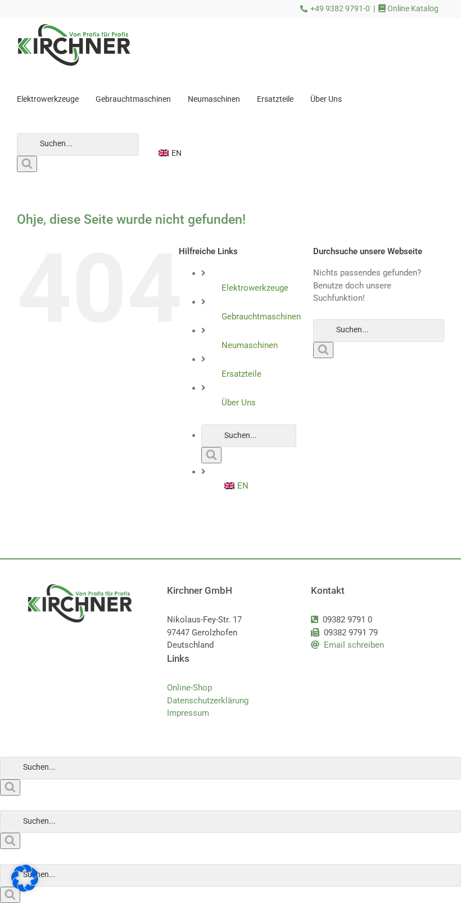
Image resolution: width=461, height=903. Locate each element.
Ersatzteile (241, 374)
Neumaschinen (250, 345)
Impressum (188, 713)
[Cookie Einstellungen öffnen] (24, 889)
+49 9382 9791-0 (340, 8)
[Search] (27, 164)
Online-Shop (189, 688)
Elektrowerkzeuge (255, 288)
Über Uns (239, 403)
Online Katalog (412, 8)
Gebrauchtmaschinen (261, 316)
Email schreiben (354, 645)
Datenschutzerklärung (207, 701)
